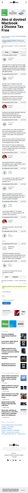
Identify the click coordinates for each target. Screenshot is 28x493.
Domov (3, 36)
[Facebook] (8, 460)
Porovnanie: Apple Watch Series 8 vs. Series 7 (9, 342)
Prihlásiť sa (6, 303)
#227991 (23, 243)
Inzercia (13, 453)
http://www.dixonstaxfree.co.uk (17, 85)
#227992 (23, 261)
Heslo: (3, 296)
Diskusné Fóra (8, 36)
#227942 (23, 231)
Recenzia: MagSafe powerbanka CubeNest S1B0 (8, 335)
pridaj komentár (6, 391)
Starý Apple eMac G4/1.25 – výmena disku (13, 434)
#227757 (23, 102)
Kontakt (14, 457)
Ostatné (13, 36)
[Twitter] (10, 460)
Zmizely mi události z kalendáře (10, 430)
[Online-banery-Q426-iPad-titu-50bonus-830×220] (14, 12)
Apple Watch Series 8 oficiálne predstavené (8, 364)
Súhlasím (23, 490)
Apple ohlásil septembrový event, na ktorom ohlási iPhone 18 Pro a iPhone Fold (10, 378)
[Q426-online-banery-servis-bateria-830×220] (14, 312)
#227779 (23, 152)
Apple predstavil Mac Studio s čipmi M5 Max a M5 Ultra (8, 403)
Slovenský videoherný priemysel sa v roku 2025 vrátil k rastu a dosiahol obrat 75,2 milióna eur (9, 412)
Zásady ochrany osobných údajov (14, 455)
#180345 (23, 55)
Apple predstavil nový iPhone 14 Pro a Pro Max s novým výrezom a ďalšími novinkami (10, 351)
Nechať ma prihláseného (9, 300)
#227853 (23, 217)
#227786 (23, 168)
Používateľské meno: (6, 291)
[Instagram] (13, 460)
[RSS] (20, 460)
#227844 (23, 184)
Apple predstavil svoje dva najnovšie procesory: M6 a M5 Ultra (10, 387)
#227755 (23, 74)
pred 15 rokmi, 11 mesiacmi (17, 41)
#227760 (23, 120)
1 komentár (5, 382)
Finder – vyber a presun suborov (10, 432)
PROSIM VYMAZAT (6, 428)
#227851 (23, 201)
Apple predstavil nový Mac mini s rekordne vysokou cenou (10, 395)
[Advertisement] (14, 479)
